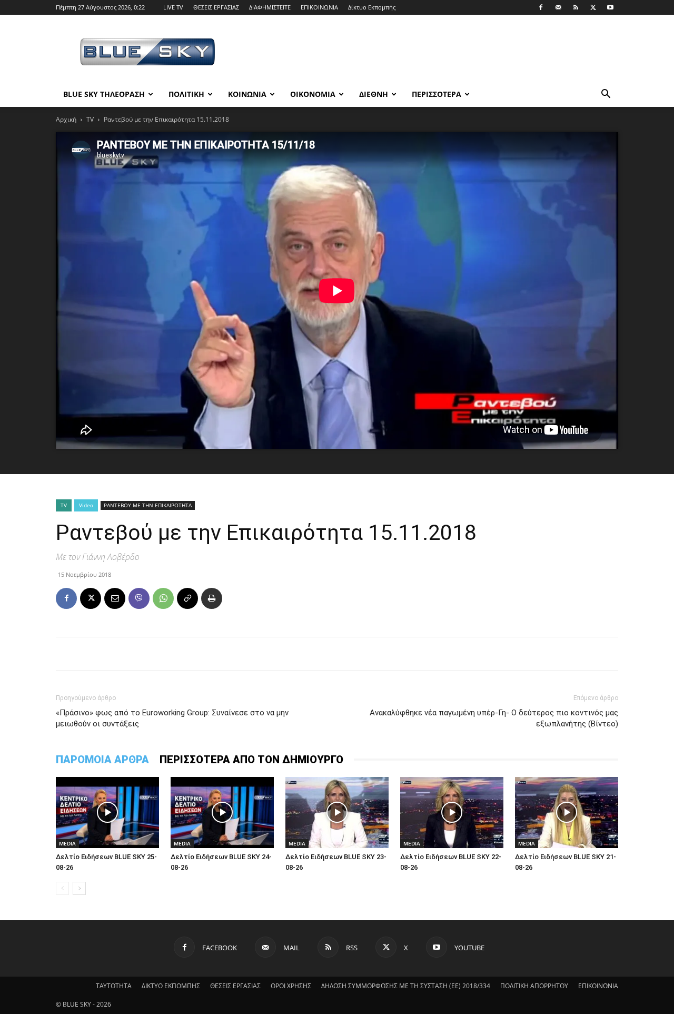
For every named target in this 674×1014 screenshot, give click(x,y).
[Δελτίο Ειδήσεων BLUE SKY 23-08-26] (337, 812)
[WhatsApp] (163, 598)
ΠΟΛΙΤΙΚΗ (186, 94)
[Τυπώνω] (211, 598)
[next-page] (79, 888)
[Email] (114, 598)
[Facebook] (541, 7)
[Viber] (139, 598)
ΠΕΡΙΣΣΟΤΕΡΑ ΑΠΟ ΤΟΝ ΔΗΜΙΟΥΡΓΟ (251, 759)
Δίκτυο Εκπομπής (371, 7)
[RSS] (575, 7)
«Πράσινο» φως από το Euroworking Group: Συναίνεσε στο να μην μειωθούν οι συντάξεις (172, 718)
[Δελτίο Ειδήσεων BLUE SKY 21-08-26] (566, 812)
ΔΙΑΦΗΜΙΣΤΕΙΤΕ (270, 7)
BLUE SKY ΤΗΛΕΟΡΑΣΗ (104, 94)
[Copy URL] (187, 598)
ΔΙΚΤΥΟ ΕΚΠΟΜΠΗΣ (171, 985)
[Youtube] (610, 7)
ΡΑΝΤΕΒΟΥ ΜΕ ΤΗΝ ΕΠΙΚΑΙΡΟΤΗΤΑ (148, 505)
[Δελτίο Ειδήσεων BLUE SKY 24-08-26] (222, 812)
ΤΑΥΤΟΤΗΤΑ (114, 985)
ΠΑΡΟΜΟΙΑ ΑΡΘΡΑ (102, 759)
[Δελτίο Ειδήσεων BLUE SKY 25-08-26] (107, 812)
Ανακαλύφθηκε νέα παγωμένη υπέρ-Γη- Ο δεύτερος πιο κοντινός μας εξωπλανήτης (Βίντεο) (494, 718)
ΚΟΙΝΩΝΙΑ (247, 94)
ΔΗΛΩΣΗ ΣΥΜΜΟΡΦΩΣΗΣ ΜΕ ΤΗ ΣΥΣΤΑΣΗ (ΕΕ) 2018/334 (405, 985)
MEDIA (67, 843)
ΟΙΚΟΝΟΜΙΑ (312, 94)
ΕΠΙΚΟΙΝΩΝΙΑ (319, 7)
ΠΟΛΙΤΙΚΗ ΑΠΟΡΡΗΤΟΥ (534, 985)
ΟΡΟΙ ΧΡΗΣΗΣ (291, 985)
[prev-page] (62, 888)
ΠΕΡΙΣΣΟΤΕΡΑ (436, 94)
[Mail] (558, 7)
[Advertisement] (426, 53)
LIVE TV (173, 7)
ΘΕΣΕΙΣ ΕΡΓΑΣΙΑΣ (216, 7)
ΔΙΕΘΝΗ (373, 94)
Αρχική (66, 119)
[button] (605, 95)
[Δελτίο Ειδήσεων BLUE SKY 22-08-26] (451, 812)
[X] (593, 7)
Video (86, 505)
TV (90, 119)
